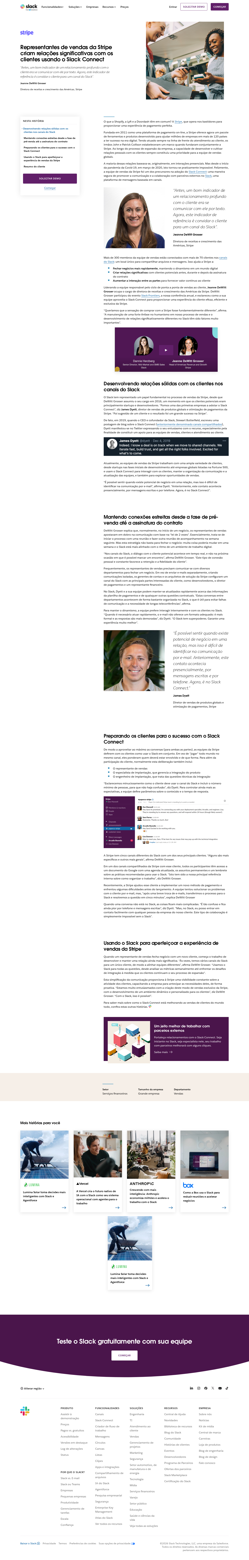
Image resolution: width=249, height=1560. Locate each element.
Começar (219, 6)
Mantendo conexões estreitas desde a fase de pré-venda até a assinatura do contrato (49, 140)
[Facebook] (205, 1389)
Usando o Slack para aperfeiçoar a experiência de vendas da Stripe (43, 159)
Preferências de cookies (82, 1543)
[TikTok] (227, 1389)
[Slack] (28, 7)
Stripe (178, 121)
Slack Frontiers (150, 295)
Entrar (173, 6)
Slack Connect (198, 171)
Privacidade (49, 1543)
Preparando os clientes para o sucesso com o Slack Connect (49, 149)
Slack (208, 176)
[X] (212, 1389)
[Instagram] (198, 1389)
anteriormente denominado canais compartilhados (189, 424)
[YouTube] (220, 1389)
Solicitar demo (194, 6)
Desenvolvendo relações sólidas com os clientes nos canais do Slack (46, 130)
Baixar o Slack (28, 1543)
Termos (63, 1543)
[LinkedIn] (191, 1389)
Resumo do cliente (34, 166)
